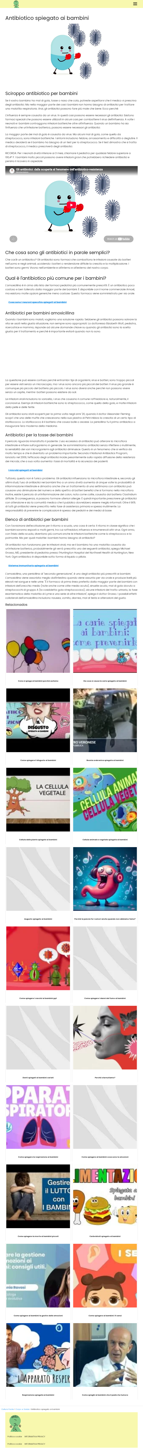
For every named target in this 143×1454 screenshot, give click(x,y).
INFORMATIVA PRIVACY (35, 1436)
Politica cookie (15, 1436)
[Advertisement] (71, 355)
